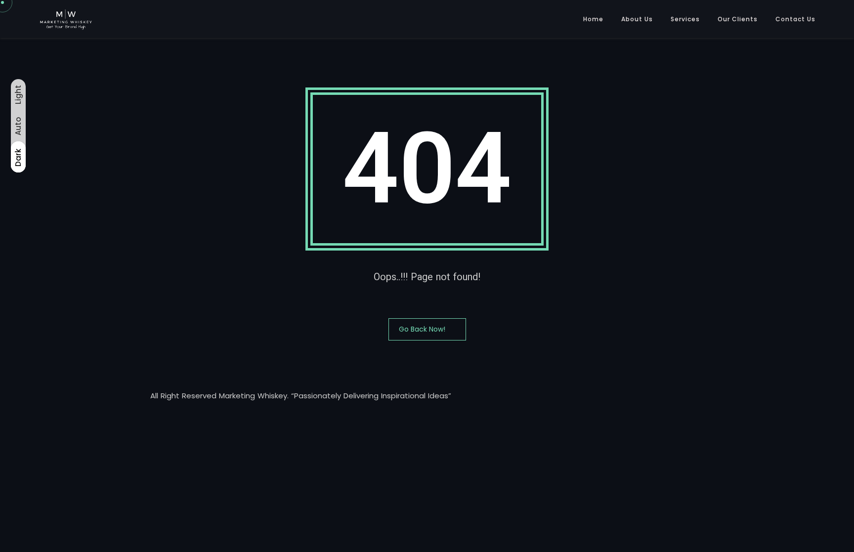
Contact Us (795, 19)
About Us (637, 19)
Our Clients (738, 19)
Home (593, 19)
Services (685, 19)
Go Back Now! (422, 329)
